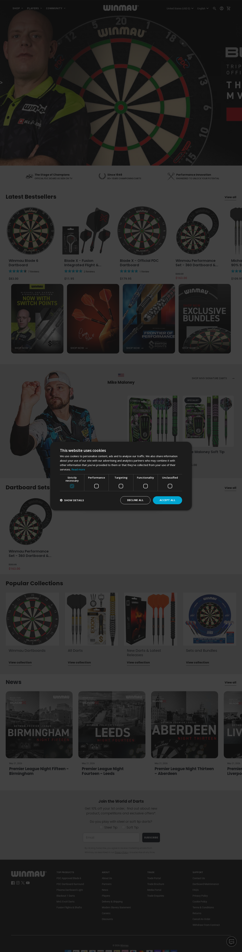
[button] (72, 500)
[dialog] (121, 476)
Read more (78, 469)
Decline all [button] (135, 500)
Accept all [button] (167, 500)
